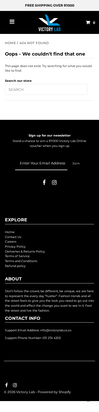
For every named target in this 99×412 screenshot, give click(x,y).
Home (10, 43)
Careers (10, 241)
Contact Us (13, 237)
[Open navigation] (12, 22)
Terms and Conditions (21, 261)
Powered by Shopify (54, 392)
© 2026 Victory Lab (19, 392)
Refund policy (15, 266)
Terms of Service (17, 256)
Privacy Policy (15, 246)
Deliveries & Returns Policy (25, 251)
